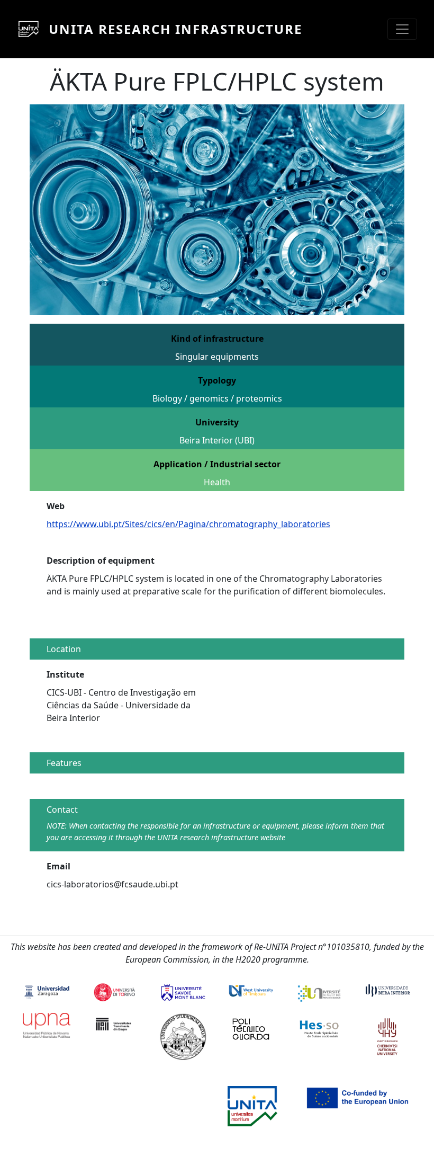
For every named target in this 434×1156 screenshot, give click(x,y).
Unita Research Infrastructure (175, 29)
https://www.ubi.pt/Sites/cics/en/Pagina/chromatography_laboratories (188, 524)
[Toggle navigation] (402, 29)
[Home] (33, 29)
